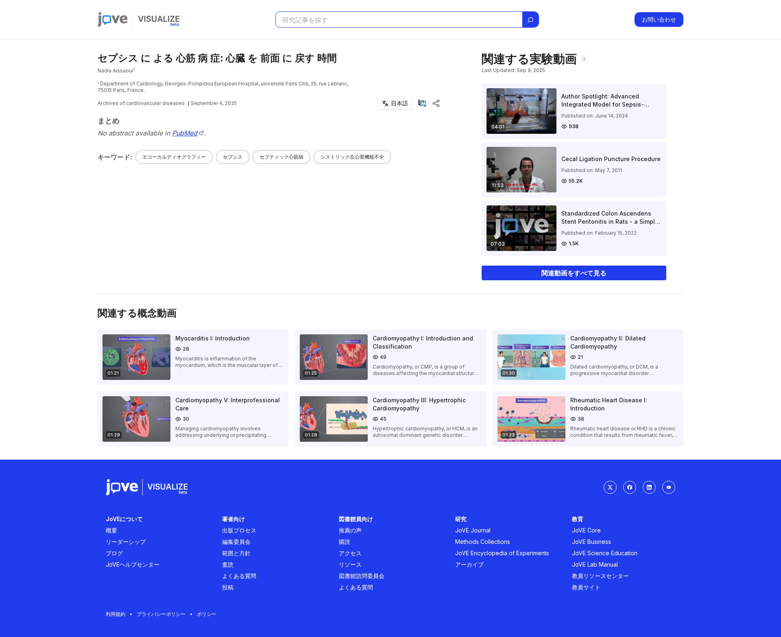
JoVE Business (591, 541)
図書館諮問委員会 (361, 575)
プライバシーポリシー (161, 614)
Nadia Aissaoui (115, 71)
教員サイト (586, 587)
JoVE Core (586, 530)
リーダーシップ (126, 541)
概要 (111, 530)
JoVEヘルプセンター (132, 564)
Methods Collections (482, 541)
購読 (344, 541)
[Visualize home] (158, 19)
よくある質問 (239, 575)
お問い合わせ (659, 19)
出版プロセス (239, 530)
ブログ (114, 553)
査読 (227, 564)
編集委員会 (236, 541)
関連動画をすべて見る (573, 273)
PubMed (184, 133)
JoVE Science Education (604, 553)
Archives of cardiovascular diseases (141, 103)
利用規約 (115, 614)
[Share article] (436, 103)
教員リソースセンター (600, 575)
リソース (350, 564)
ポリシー (206, 614)
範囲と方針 (236, 553)
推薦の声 (350, 530)
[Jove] (113, 19)
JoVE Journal (473, 530)
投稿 (227, 587)
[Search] (530, 20)
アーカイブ (469, 564)
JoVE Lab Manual (595, 564)
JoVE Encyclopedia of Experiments (502, 553)
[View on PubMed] (422, 103)
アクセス (350, 553)
